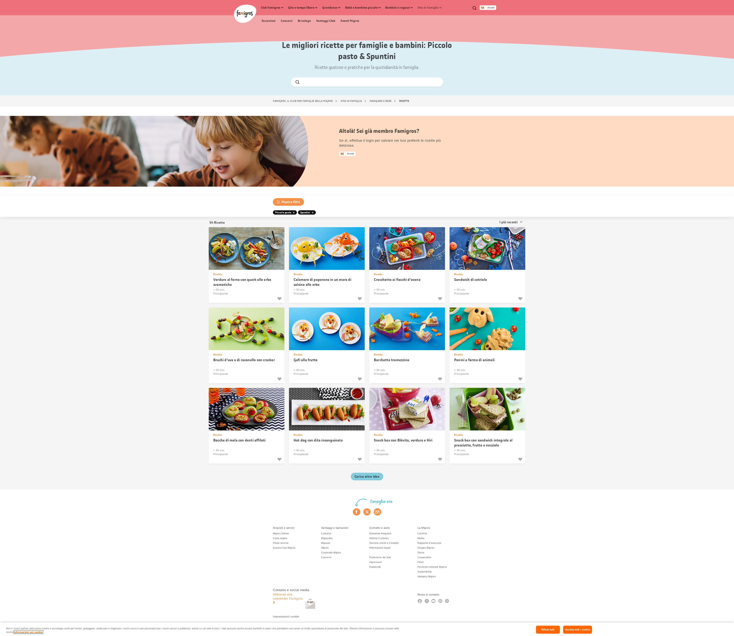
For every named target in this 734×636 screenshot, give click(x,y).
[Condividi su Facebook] (356, 512)
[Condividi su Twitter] (367, 512)
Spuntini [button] (305, 212)
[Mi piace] (280, 298)
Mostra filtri (291, 202)
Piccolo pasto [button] (283, 212)
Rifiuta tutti (548, 629)
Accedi (490, 7)
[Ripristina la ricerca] (437, 82)
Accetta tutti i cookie (577, 629)
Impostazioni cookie (286, 616)
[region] (367, 629)
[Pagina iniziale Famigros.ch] (245, 14)
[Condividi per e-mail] (377, 512)
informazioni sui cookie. (28, 632)
